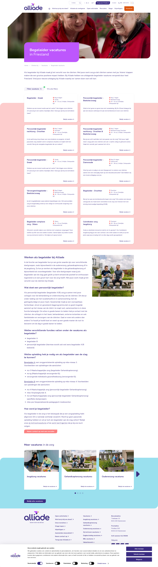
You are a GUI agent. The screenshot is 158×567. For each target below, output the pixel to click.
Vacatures (129, 8)
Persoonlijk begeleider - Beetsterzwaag (93, 99)
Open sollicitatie (92, 8)
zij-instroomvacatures (38, 423)
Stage (111, 8)
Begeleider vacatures (58, 66)
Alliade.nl (103, 3)
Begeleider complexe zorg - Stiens (36, 222)
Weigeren (139, 559)
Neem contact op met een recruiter (40, 431)
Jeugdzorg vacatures (36, 476)
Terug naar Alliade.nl (62, 540)
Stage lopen (59, 526)
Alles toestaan (139, 549)
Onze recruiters (60, 523)
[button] (85, 3)
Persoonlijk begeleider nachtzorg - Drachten (36, 130)
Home (26, 66)
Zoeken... (74, 3)
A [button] (86, 3)
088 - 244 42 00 (124, 3)
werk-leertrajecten (60, 423)
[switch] (57, 563)
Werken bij (34, 66)
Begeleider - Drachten (92, 190)
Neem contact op (61, 536)
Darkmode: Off (132, 3)
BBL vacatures (88, 539)
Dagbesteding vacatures (92, 535)
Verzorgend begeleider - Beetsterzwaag (37, 192)
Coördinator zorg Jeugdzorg (90, 222)
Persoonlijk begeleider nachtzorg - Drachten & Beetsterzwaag (93, 131)
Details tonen (102, 563)
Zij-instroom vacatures (91, 532)
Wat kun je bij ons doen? (60, 8)
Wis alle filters (52, 89)
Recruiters (103, 8)
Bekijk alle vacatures (35, 501)
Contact (114, 3)
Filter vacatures (33, 89)
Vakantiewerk (88, 542)
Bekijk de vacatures (49, 486)
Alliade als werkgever (77, 8)
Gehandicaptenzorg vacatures (78, 476)
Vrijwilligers (118, 8)
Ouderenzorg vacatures (113, 476)
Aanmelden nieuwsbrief (63, 533)
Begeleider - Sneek (35, 98)
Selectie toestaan (139, 554)
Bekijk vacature (68, 119)
